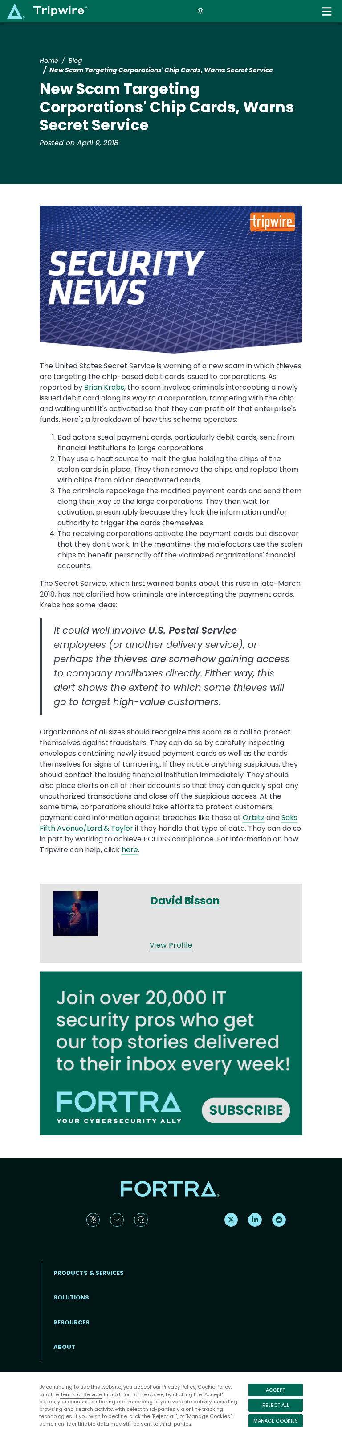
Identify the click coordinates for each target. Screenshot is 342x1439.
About (64, 1347)
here (130, 850)
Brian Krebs (104, 387)
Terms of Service (81, 1394)
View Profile (171, 945)
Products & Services (88, 1273)
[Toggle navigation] (328, 11)
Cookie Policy (214, 1386)
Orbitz (254, 817)
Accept (275, 1390)
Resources (71, 1322)
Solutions (71, 1297)
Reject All (275, 1405)
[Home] (47, 11)
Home (49, 60)
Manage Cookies (275, 1420)
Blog (75, 60)
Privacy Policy (178, 1386)
